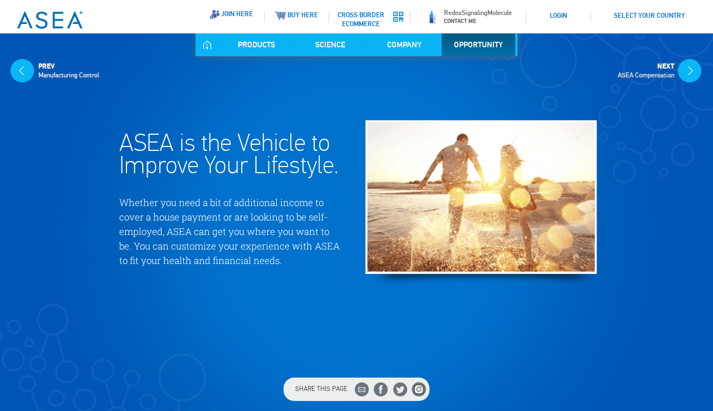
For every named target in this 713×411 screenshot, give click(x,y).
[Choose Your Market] (605, 12)
